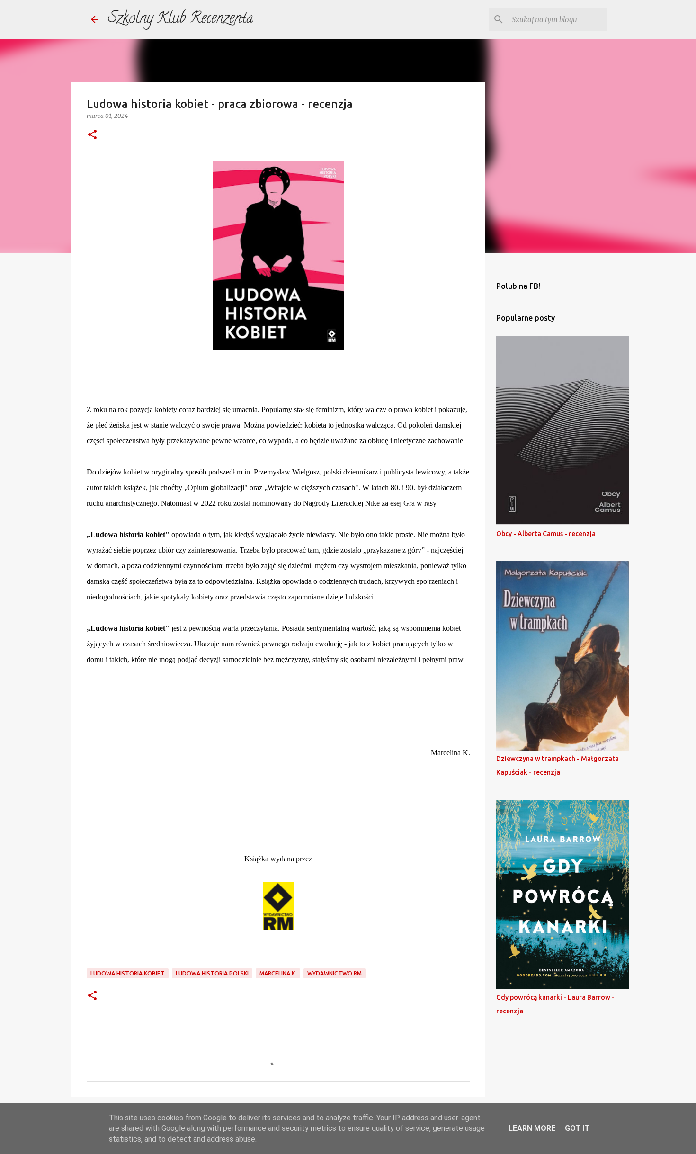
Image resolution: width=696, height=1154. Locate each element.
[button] (92, 135)
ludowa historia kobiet (127, 973)
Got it (577, 1128)
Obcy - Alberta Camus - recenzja (546, 533)
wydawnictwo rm (334, 973)
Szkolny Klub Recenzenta (180, 19)
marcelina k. (277, 973)
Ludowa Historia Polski (212, 973)
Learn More (532, 1128)
